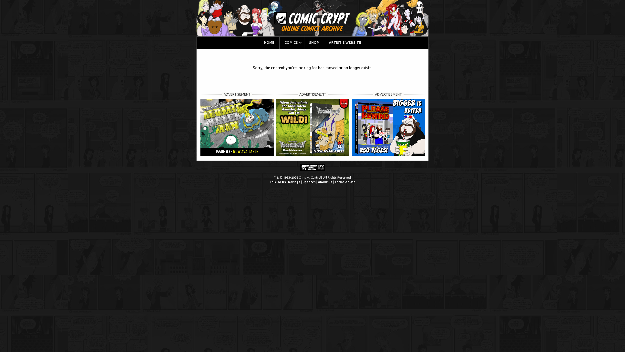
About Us (325, 182)
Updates (309, 182)
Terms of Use (344, 182)
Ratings (294, 182)
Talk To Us (278, 182)
